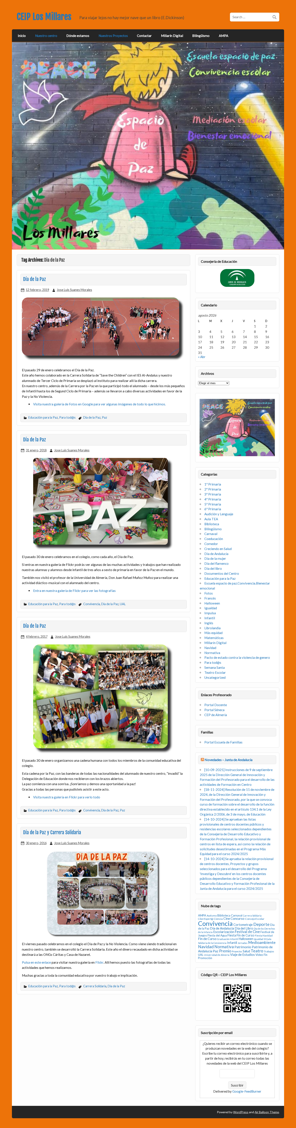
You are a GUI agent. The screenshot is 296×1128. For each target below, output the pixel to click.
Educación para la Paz (43, 417)
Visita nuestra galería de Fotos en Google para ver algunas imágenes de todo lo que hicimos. (99, 404)
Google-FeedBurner (246, 1091)
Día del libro (213, 568)
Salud (246, 951)
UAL (123, 604)
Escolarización (223, 932)
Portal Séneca (214, 710)
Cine (226, 918)
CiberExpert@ (205, 918)
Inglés (208, 623)
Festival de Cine (247, 932)
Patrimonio (242, 947)
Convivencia (91, 604)
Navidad (210, 648)
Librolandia (212, 628)
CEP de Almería (215, 715)
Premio (225, 951)
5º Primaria (212, 504)
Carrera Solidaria (94, 986)
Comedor (211, 544)
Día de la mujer (215, 558)
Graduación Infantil (227, 939)
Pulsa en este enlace (36, 962)
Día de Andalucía (216, 554)
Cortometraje (243, 925)
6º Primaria (212, 509)
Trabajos (269, 951)
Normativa (212, 653)
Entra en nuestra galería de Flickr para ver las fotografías (74, 591)
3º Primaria (212, 494)
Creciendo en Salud (218, 549)
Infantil (209, 618)
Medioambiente (262, 942)
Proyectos (237, 951)
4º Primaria (212, 499)
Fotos (208, 593)
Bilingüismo (201, 36)
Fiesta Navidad (264, 935)
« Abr (201, 357)
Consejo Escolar (254, 918)
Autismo (212, 915)
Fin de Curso (207, 938)
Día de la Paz (34, 279)
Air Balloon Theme (267, 1112)
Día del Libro (244, 928)
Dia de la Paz (92, 417)
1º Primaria (212, 484)
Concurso (237, 918)
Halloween (212, 603)
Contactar (144, 36)
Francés (210, 598)
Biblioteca (211, 524)
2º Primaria (212, 489)
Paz (104, 417)
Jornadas (242, 942)
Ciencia (218, 918)
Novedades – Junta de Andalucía (228, 760)
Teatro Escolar (215, 672)
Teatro (257, 950)
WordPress (240, 1112)
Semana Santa (214, 667)
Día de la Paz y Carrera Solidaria (52, 832)
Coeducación (213, 539)
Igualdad (210, 608)
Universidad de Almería (216, 954)
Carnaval (210, 534)
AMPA (223, 36)
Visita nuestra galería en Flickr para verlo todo (66, 797)
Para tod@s (67, 417)
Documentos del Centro (221, 573)
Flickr (99, 962)
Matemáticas (214, 638)
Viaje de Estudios (242, 954)
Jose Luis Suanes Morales (74, 290)
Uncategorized (215, 677)
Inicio (22, 36)
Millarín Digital (172, 36)
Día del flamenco (216, 563)
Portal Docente (215, 705)
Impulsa (210, 613)
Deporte (261, 924)
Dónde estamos (77, 36)
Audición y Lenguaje (218, 514)
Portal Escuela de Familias (223, 742)
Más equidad (213, 633)
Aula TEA (211, 519)
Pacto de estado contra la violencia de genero (237, 657)
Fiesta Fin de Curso (241, 935)
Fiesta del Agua (217, 935)
